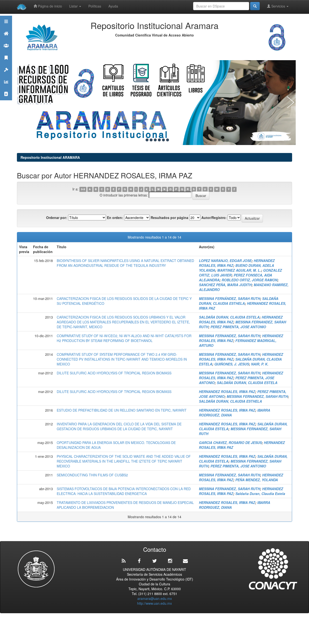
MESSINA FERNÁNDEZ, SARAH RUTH (229, 298)
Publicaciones (6, 63)
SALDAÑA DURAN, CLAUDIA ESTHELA (238, 301)
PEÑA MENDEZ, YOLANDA (256, 479)
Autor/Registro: (214, 217)
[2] (147, 139)
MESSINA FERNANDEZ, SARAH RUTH (229, 335)
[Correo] (185, 561)
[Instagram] (170, 561)
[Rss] (124, 561)
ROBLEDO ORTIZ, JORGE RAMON (249, 279)
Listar (74, 6)
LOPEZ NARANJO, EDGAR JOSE (225, 260)
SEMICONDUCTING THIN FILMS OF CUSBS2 (92, 475)
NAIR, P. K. (259, 364)
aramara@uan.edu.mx (154, 598)
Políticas (94, 6)
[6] (163, 139)
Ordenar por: (56, 217)
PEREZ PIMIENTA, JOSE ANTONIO (238, 326)
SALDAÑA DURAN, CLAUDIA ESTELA (229, 317)
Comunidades (6, 51)
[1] (142, 139)
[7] (167, 139)
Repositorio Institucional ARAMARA (50, 157)
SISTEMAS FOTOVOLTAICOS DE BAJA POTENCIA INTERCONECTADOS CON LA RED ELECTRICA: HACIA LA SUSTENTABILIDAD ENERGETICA (124, 491)
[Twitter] (154, 561)
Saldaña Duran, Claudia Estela (260, 493)
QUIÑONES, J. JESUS (231, 364)
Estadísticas (6, 87)
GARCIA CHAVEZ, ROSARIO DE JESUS (230, 442)
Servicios (278, 6)
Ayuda (113, 6)
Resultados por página (169, 217)
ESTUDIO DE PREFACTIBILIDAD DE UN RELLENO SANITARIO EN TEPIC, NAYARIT (122, 410)
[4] (155, 139)
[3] (151, 139)
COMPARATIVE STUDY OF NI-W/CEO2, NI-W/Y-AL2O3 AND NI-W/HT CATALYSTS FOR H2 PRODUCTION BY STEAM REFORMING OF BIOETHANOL (124, 338)
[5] (159, 139)
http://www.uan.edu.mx (154, 603)
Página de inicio (49, 6)
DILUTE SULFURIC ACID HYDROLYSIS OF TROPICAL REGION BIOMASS (114, 373)
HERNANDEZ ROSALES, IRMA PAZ (227, 391)
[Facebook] (139, 561)
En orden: (115, 217)
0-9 (83, 189)
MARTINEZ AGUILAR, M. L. (239, 270)
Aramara (6, 39)
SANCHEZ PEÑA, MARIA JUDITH (225, 284)
